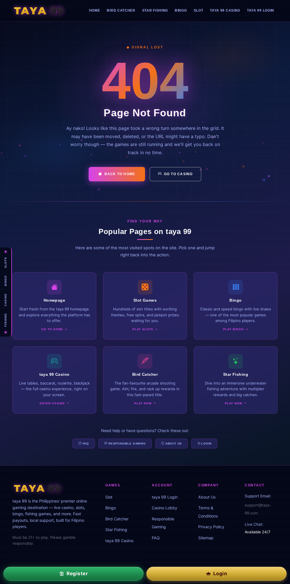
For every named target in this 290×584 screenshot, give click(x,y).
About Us (173, 443)
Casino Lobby (164, 507)
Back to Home (120, 174)
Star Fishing (155, 10)
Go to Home (52, 329)
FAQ (86, 443)
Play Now (143, 403)
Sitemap (206, 537)
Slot (198, 10)
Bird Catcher (121, 10)
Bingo (5, 280)
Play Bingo (234, 329)
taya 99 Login (260, 10)
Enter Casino (53, 403)
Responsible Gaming (127, 443)
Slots (5, 262)
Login (206, 443)
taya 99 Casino (225, 10)
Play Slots (143, 329)
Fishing (5, 320)
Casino (5, 299)
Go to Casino (178, 174)
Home (94, 10)
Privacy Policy (211, 526)
